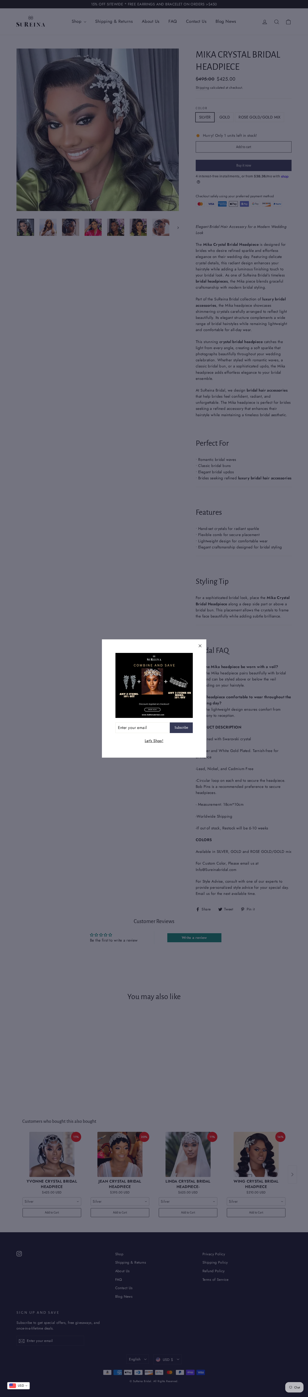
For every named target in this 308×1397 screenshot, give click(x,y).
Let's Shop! (154, 740)
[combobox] (18, 1385)
